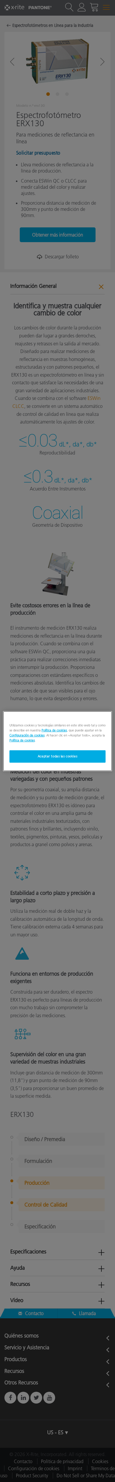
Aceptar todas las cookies (57, 756)
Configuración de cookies (27, 735)
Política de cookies (54, 730)
